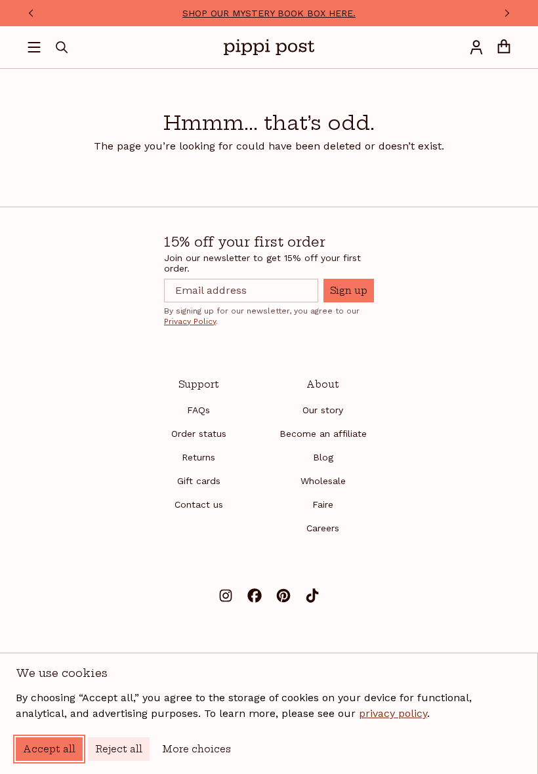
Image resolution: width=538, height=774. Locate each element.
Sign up (348, 290)
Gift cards (198, 481)
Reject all (118, 749)
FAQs (198, 410)
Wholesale (323, 481)
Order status (198, 433)
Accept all (49, 749)
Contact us (199, 504)
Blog (323, 457)
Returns (198, 457)
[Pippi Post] (269, 47)
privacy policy (393, 713)
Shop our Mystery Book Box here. (269, 13)
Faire (322, 504)
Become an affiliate (323, 433)
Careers (322, 528)
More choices (196, 749)
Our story (322, 410)
